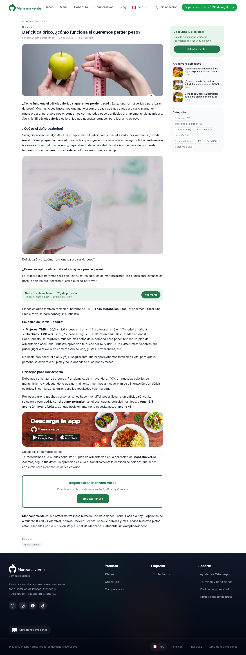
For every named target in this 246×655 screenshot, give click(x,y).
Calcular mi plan (197, 49)
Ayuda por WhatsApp (215, 574)
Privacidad (196, 646)
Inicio (25, 21)
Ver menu (151, 294)
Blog (123, 7)
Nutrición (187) (182, 135)
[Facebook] (33, 606)
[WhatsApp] (13, 606)
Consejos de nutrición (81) (189, 124)
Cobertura (81, 7)
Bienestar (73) (182, 118)
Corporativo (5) (183, 129)
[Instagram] (23, 606)
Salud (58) (212, 141)
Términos (176, 646)
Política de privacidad (214, 589)
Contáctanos (161, 574)
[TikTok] (43, 606)
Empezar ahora (92, 498)
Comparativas (103, 7)
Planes (48, 7)
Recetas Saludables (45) (188, 141)
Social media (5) (183, 147)
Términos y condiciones (216, 582)
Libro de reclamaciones (216, 597)
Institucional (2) (205, 129)
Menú (64, 7)
